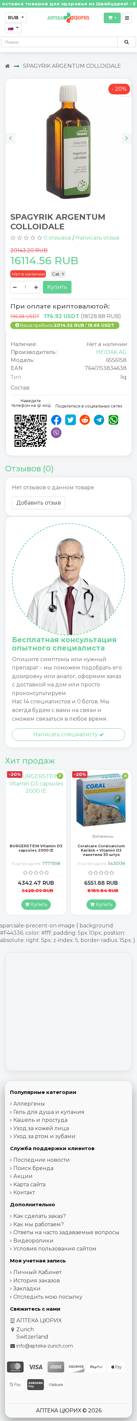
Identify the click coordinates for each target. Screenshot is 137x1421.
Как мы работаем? (38, 1224)
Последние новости (41, 1160)
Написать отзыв (97, 238)
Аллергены (29, 1104)
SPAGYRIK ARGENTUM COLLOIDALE (72, 66)
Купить (57, 287)
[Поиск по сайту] (126, 42)
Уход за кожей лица (41, 1128)
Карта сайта (29, 1184)
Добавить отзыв (38, 503)
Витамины (37, 836)
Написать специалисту (66, 734)
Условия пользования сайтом (54, 1248)
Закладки (27, 1288)
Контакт (24, 1192)
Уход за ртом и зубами (44, 1136)
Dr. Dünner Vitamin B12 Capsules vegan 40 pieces (101, 848)
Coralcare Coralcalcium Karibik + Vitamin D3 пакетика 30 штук (36, 850)
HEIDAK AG (111, 352)
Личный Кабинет (37, 1272)
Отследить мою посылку (47, 1297)
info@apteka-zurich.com (44, 1346)
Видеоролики (33, 1241)
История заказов (36, 1280)
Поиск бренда (33, 1168)
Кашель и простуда (40, 1120)
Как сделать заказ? (39, 1216)
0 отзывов (57, 238)
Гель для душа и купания (48, 1112)
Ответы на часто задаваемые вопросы (66, 1232)
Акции (23, 1176)
